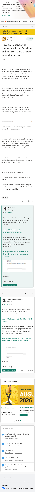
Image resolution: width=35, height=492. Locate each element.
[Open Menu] (32, 26)
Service (5, 26)
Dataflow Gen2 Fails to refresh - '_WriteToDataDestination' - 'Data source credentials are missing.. (18, 466)
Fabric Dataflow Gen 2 (12, 458)
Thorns (16, 438)
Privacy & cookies (17, 482)
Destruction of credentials (13, 443)
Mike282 (9, 38)
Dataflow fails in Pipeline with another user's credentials (17, 435)
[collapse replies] (17, 297)
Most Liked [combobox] (29, 294)
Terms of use (27, 482)
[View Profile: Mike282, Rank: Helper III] (3, 39)
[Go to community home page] (11, 21)
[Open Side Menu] (2, 21)
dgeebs (15, 469)
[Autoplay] (14, 421)
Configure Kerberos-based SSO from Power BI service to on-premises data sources (15, 254)
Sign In (31, 21)
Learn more (23, 33)
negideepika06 (19, 460)
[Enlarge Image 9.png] (17, 266)
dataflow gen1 (9, 450)
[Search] (20, 21)
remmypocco (18, 453)
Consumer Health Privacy (26, 488)
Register (25, 21)
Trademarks (4, 485)
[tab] (17, 421)
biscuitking (18, 446)
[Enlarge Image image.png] (17, 122)
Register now (6, 15)
